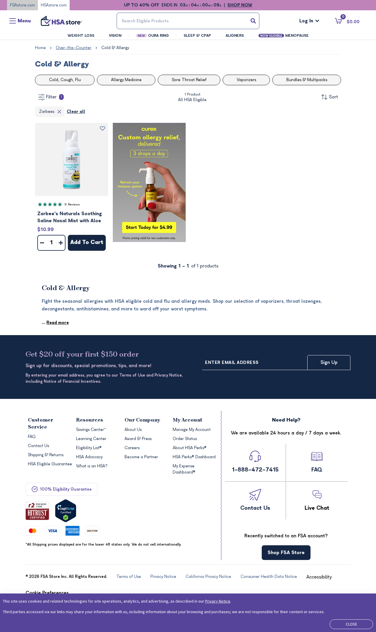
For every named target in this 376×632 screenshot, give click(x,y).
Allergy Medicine (126, 79)
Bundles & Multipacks (306, 79)
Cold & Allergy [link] (115, 47)
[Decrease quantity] (42, 243)
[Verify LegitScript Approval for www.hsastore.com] (65, 510)
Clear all (76, 111)
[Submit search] (253, 21)
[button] (71, 159)
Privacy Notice (217, 601)
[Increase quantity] (61, 243)
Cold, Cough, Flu (65, 79)
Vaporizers (246, 79)
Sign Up (329, 362)
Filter (54, 97)
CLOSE (351, 624)
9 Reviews (72, 204)
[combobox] (188, 21)
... (55, 322)
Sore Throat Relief (189, 79)
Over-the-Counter (73, 47)
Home (40, 47)
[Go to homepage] (61, 21)
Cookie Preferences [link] (47, 593)
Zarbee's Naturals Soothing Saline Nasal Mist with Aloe (69, 217)
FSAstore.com (22, 5)
